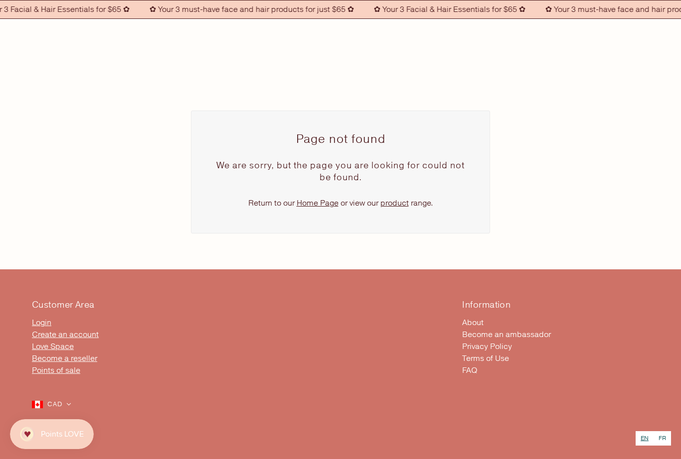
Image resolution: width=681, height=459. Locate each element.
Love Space (53, 346)
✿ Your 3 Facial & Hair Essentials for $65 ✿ (445, 9)
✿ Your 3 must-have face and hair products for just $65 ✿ (247, 9)
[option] (662, 438)
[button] (51, 404)
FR (662, 438)
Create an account (65, 334)
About (473, 322)
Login (41, 322)
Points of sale (56, 370)
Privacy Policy (487, 346)
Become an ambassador (506, 334)
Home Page (318, 203)
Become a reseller (64, 358)
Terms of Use (485, 358)
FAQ (470, 370)
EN (645, 438)
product (394, 203)
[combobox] (645, 438)
